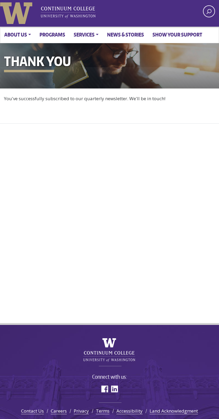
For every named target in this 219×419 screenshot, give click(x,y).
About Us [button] (15, 34)
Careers (59, 411)
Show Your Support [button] (177, 34)
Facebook (104, 388)
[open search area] (209, 11)
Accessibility (129, 411)
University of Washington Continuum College (109, 350)
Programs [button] (52, 34)
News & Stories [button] (125, 34)
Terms (103, 411)
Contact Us (32, 411)
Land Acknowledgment (174, 411)
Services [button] (84, 34)
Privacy (81, 411)
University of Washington (17, 12)
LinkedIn (114, 388)
